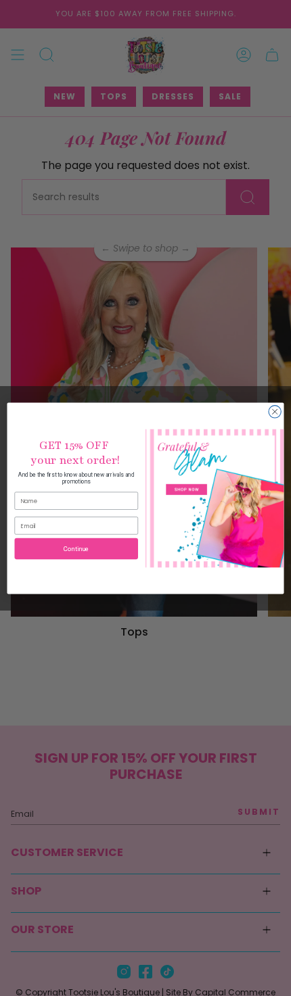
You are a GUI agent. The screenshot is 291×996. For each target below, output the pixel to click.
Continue (76, 548)
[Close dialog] (275, 411)
